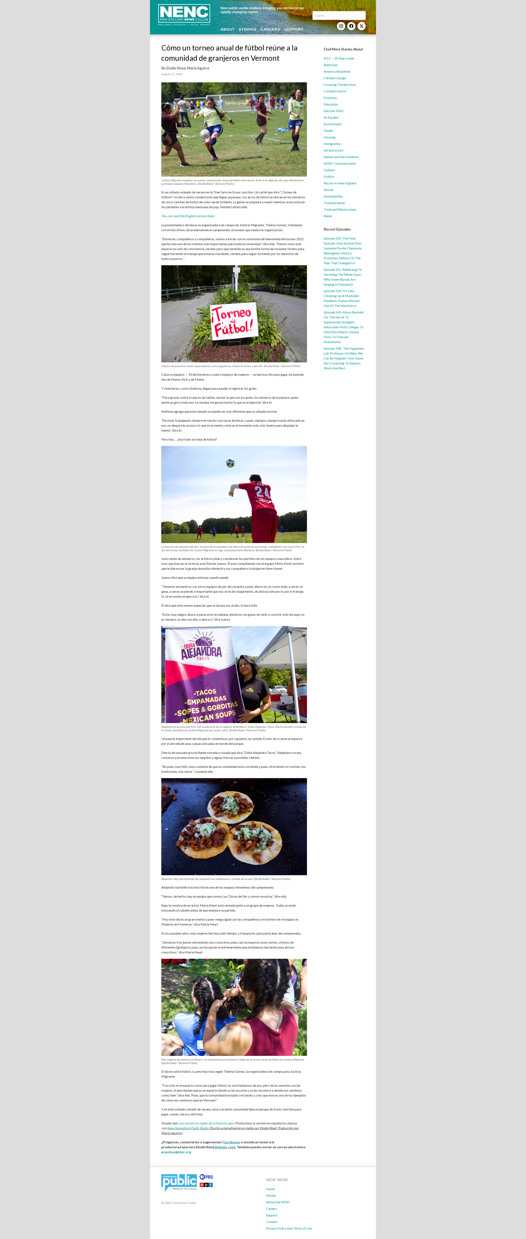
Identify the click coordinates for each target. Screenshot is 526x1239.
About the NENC (278, 1202)
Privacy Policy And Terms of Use (289, 1228)
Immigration (332, 144)
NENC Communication (340, 163)
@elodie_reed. (225, 1147)
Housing (330, 137)
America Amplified (337, 71)
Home (270, 1189)
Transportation (334, 203)
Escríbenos (231, 1142)
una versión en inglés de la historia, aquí (206, 1123)
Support (271, 1215)
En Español (331, 117)
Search (361, 8)
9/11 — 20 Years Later (339, 58)
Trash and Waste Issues (340, 209)
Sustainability (333, 196)
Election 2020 (333, 111)
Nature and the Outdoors (341, 157)
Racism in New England (340, 183)
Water (328, 216)
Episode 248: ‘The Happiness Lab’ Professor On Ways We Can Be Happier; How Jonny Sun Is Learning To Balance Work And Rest (344, 358)
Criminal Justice (335, 91)
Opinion (329, 170)
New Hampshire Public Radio (187, 1128)
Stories (328, 190)
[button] (341, 26)
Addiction (331, 65)
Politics (329, 176)
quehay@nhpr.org (177, 1152)
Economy (330, 98)
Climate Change (335, 78)
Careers (271, 1208)
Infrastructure (333, 150)
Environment (332, 124)
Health (328, 130)
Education (331, 104)
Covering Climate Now (340, 84)
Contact (272, 1222)
